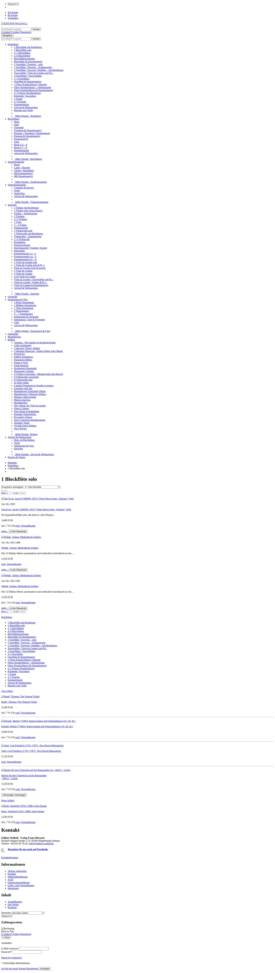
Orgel (17, 190)
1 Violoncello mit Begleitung (28, 233)
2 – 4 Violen (20, 225)
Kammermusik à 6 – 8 (25, 259)
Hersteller (6, 913)
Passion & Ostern (16, 457)
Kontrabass (19, 242)
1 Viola (17, 222)
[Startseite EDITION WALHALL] (14, 23)
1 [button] (7, 493)
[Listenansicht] (2, 490)
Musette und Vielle (23, 110)
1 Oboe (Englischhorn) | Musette (30, 84)
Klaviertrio (19, 250)
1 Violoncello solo (23, 230)
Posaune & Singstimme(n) (27, 136)
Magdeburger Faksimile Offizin (30, 391)
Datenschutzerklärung (19, 882)
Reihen (11, 339)
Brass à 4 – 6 (20, 144)
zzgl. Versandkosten (25, 525)
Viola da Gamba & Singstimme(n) (31, 285)
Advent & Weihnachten (26, 107)
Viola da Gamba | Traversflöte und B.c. (33, 279)
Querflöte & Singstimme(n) (27, 81)
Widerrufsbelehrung (18, 877)
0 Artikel (6, 32)
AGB (10, 879)
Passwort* (6, 952)
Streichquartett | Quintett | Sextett (30, 248)
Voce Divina (20, 428)
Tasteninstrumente (17, 185)
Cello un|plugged (22, 345)
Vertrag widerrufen (17, 871)
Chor (16, 322)
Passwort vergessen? (11, 957)
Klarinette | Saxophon (25, 96)
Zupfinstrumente (16, 162)
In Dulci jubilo (21, 382)
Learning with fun (23, 388)
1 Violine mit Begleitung (26, 207)
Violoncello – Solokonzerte (27, 236)
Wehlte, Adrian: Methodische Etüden (19, 548)
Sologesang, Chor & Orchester (29, 319)
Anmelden (13, 18)
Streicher (12, 205)
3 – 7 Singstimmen (23, 314)
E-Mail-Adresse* (9, 948)
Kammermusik (21, 104)
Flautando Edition (23, 359)
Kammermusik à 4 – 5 (25, 256)
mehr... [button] (5, 531)
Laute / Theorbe (22, 167)
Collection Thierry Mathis (27, 348)
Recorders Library (23, 417)
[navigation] (7, 931)
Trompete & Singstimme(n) (27, 130)
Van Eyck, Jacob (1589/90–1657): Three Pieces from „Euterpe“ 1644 (36, 509)
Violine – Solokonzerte (25, 213)
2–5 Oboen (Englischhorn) (27, 93)
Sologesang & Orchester (26, 316)
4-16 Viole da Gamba (25, 276)
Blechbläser (13, 119)
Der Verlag (13, 904)
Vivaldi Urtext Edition (25, 425)
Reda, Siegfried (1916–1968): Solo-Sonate (22, 811)
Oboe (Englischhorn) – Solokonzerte (32, 87)
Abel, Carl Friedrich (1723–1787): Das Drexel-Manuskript (31, 751)
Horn (16, 121)
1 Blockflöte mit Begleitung (28, 47)
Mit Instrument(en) (23, 173)
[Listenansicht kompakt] (5, 490)
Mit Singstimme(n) (23, 176)
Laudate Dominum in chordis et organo (33, 385)
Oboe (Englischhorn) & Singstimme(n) (33, 90)
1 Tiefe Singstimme (23, 308)
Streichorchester (22, 245)
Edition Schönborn (23, 357)
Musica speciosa (22, 400)
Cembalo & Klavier (24, 187)
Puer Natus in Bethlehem (26, 411)
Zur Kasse (13, 12)
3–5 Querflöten (21, 78)
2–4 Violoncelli (21, 239)
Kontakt (12, 874)
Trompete (19, 127)
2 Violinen (19, 216)
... (11, 493)
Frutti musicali (21, 365)
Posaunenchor (21, 139)
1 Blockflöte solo (22, 50)
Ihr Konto (13, 15)
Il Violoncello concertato (26, 377)
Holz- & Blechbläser (24, 440)
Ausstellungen (15, 901)
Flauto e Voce (21, 362)
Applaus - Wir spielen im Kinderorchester (35, 342)
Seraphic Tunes (21, 423)
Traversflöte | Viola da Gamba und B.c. (33, 73)
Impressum (13, 888)
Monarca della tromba (25, 397)
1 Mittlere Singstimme (25, 305)
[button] (4, 493)
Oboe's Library (21, 408)
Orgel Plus (19, 193)
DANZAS (19, 354)
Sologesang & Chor (18, 299)
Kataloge (12, 907)
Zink (16, 124)
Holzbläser (13, 44)
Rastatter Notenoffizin (25, 414)
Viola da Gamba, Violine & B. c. (30, 282)
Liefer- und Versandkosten (21, 885)
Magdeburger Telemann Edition (30, 394)
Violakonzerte (21, 228)
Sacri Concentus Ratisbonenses (29, 420)
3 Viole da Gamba (23, 273)
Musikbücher (14, 336)
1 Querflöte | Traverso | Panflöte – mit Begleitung (38, 70)
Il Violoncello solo (23, 379)
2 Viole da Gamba (23, 271)
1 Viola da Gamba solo (25, 262)
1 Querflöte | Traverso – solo (28, 64)
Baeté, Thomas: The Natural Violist (19, 702)
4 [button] (16, 493)
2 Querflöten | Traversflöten (28, 76)
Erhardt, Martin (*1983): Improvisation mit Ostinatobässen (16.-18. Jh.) (37, 726)
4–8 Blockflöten (22, 55)
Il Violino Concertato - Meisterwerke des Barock (38, 374)
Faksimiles (13, 334)
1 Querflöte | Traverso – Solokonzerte (33, 67)
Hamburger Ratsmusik (25, 368)
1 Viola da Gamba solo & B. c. (29, 265)
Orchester (12, 296)
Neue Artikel (7, 800)
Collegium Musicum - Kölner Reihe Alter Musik (38, 351)
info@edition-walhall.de (41, 843)
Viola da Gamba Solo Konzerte (30, 268)
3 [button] (14, 493)
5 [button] (18, 493)
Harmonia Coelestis (24, 371)
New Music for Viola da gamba (30, 405)
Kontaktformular (9, 857)
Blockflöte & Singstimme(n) (28, 61)
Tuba (16, 142)
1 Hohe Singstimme (24, 302)
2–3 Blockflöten (22, 53)
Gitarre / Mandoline (24, 170)
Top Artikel (7, 691)
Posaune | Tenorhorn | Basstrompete (32, 133)
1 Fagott (18, 98)
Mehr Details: (27, 116)
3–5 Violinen (20, 219)
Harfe (17, 164)
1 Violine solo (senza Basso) (28, 210)
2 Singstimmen (21, 311)
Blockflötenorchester (24, 58)
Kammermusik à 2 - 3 (25, 253)
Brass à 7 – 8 (20, 147)
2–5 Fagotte (20, 101)
